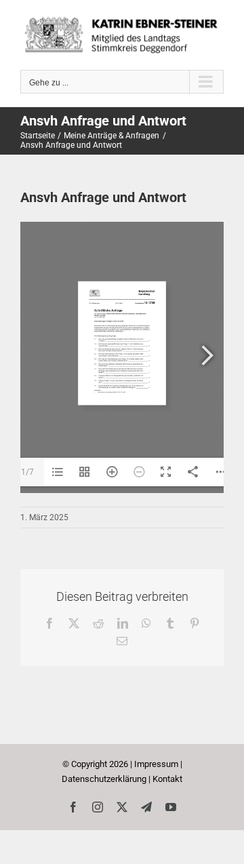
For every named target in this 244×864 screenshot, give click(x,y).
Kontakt (167, 779)
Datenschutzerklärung (104, 779)
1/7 (27, 472)
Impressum (156, 764)
